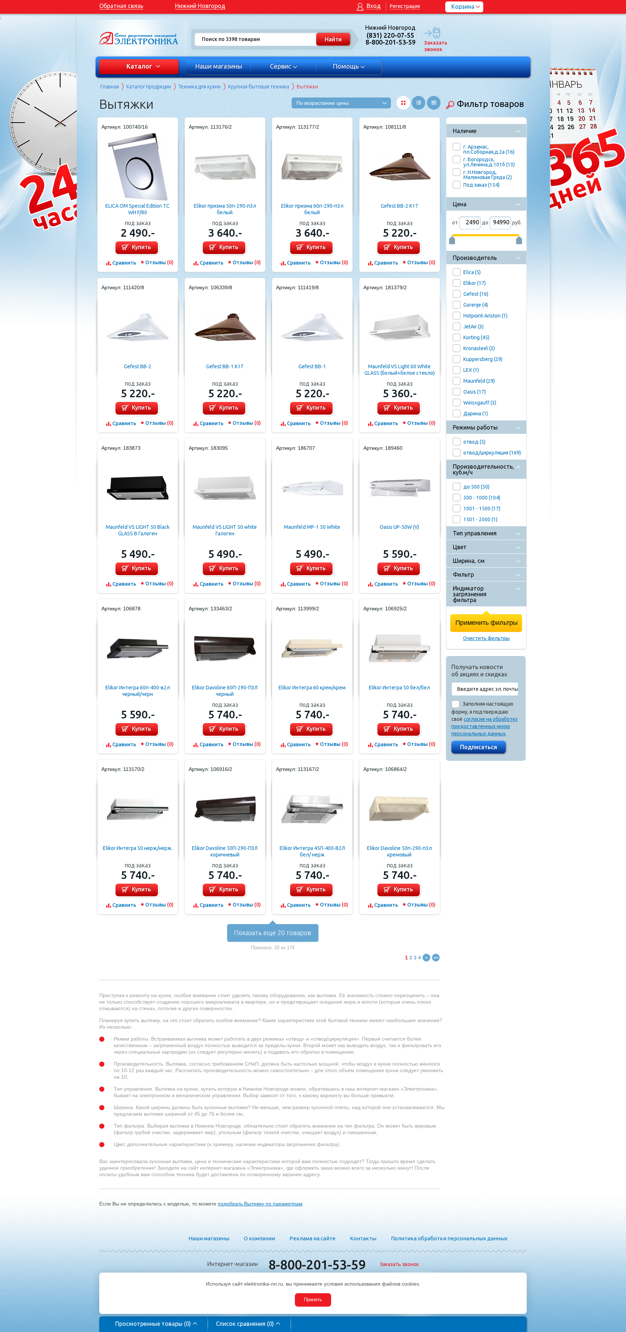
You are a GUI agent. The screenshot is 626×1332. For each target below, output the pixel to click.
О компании (259, 1238)
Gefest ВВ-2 (137, 366)
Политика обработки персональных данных (449, 1238)
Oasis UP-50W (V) (399, 527)
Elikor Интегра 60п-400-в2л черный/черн (137, 691)
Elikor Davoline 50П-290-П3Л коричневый (225, 851)
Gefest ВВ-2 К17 (399, 206)
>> (436, 957)
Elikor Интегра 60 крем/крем (312, 687)
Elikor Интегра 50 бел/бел (399, 687)
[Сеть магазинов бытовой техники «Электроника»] (139, 38)
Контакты (363, 1238)
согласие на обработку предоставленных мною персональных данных (484, 726)
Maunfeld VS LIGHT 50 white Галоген (225, 530)
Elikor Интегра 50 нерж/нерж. (137, 848)
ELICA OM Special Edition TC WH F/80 (137, 209)
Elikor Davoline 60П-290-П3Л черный (225, 691)
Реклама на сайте (312, 1238)
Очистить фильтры (486, 638)
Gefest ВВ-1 (312, 366)
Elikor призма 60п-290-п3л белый (312, 209)
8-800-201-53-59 (317, 1264)
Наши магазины (218, 66)
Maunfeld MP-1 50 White (312, 527)
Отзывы (159, 262)
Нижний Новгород (200, 6)
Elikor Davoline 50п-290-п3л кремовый (399, 851)
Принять (313, 1299)
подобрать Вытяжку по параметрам (260, 1204)
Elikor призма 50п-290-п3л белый (225, 209)
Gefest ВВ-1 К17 (224, 366)
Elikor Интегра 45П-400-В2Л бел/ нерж (312, 851)
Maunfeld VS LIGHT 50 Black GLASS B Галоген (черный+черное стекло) (138, 530)
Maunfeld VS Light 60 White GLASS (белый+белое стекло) (399, 370)
